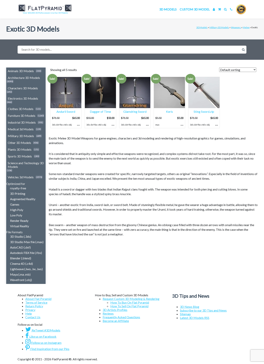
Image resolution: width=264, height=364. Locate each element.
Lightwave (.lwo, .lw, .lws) (26, 269)
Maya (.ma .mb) (20, 274)
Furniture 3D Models (21, 115)
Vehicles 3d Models (21, 177)
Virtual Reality (19, 226)
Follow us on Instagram (46, 342)
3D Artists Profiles (115, 310)
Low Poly (16, 215)
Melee (246, 27)
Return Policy (34, 306)
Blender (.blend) (20, 258)
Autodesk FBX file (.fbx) (26, 253)
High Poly (16, 210)
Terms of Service (36, 302)
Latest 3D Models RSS (194, 318)
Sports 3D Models (20, 156)
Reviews (108, 313)
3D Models (168, 9)
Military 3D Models (219, 27)
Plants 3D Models (20, 149)
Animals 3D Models (21, 71)
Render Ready (19, 220)
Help (28, 313)
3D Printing (17, 193)
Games (14, 204)
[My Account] (214, 9)
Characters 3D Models (23, 88)
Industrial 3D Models (22, 122)
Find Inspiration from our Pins (49, 349)
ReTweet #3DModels (45, 330)
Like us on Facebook (42, 336)
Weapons (236, 27)
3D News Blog (189, 306)
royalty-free (18, 188)
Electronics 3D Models (23, 98)
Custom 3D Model (195, 9)
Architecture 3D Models (24, 77)
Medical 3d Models (21, 129)
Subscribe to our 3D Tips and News (203, 310)
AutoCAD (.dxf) (20, 247)
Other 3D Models (19, 142)
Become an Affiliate (116, 321)
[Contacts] (231, 9)
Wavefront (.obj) (21, 280)
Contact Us (32, 317)
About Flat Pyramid (38, 299)
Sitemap (185, 314)
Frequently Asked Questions (121, 317)
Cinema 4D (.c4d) (21, 263)
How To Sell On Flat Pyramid (129, 306)
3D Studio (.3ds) (20, 236)
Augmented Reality (22, 199)
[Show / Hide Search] (225, 9)
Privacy (30, 310)
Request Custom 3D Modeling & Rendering (131, 299)
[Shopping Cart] (219, 9)
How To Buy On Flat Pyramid (129, 302)
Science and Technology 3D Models (26, 164)
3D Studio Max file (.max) (26, 242)
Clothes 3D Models (20, 109)
